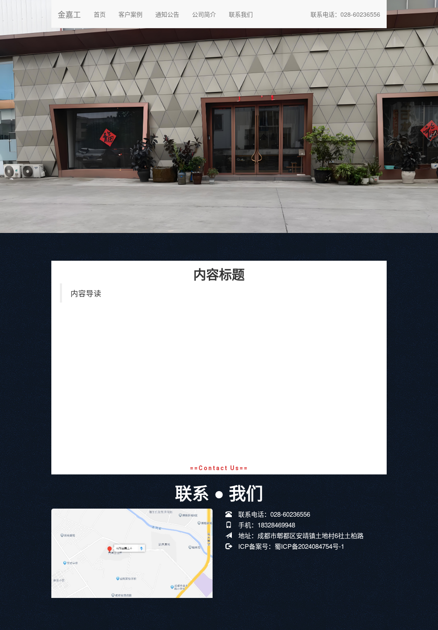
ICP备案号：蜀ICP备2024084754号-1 (291, 546)
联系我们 (241, 14)
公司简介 (204, 14)
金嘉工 (69, 14)
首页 (100, 14)
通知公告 (167, 14)
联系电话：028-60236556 (345, 14)
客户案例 (130, 14)
